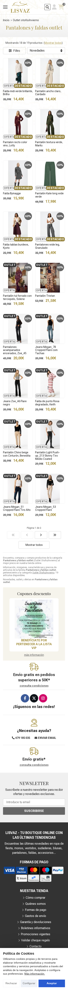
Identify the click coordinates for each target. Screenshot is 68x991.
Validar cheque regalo (35, 940)
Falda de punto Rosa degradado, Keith (47, 403)
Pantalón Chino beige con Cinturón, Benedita (16, 454)
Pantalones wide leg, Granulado (47, 246)
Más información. (34, 973)
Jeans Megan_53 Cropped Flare (45, 508)
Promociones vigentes (35, 934)
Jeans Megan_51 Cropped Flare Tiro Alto (17, 508)
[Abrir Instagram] (43, 698)
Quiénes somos (35, 904)
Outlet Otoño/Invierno (43, 572)
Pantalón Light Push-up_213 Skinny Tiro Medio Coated (47, 455)
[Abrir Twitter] (34, 698)
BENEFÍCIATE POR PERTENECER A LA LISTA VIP (34, 644)
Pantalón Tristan (45, 295)
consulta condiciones (34, 685)
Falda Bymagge (12, 193)
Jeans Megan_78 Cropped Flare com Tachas (46, 350)
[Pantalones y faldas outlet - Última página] (41, 535)
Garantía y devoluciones (35, 922)
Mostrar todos (53, 42)
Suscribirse (34, 811)
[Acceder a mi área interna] (54, 7)
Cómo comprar (35, 897)
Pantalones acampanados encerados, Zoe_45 (14, 350)
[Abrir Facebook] (25, 698)
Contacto (35, 946)
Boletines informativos (35, 928)
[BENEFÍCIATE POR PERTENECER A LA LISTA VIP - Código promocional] (34, 619)
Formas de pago (35, 910)
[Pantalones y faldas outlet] (13, 535)
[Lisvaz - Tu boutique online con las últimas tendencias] (20, 7)
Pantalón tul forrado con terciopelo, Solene (17, 297)
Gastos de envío (35, 916)
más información (34, 654)
